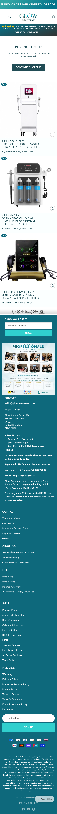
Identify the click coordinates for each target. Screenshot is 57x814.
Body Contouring (11, 620)
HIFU (5, 640)
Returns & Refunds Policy (15, 684)
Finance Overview (11, 587)
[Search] (9, 17)
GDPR (5, 539)
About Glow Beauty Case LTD (18, 553)
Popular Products (11, 610)
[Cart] (53, 17)
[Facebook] (23, 809)
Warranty (7, 674)
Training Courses (11, 645)
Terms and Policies (28, 803)
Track (28, 333)
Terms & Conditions (12, 699)
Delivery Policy (10, 679)
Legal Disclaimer (11, 533)
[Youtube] (28, 809)
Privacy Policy (9, 689)
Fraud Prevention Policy (14, 704)
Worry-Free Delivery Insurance (18, 592)
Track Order (8, 660)
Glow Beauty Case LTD (32, 797)
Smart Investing (10, 558)
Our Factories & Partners (15, 563)
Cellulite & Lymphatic (13, 625)
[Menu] (3, 16)
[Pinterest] (33, 809)
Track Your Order (11, 518)
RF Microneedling (11, 635)
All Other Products (12, 655)
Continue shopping (29, 67)
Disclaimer (7, 709)
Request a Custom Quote (15, 528)
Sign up (28, 727)
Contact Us (8, 523)
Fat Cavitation (9, 630)
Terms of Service (10, 694)
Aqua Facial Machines (13, 615)
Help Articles (9, 577)
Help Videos (8, 582)
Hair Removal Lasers (13, 650)
